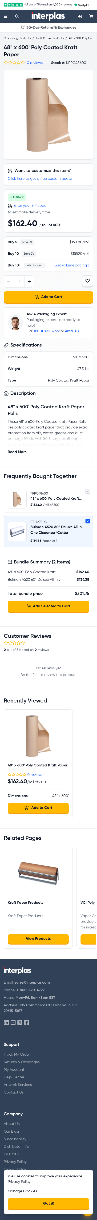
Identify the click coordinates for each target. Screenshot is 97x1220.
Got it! (48, 1204)
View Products (38, 939)
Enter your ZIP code (29, 206)
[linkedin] (6, 1023)
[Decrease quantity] (8, 281)
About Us (12, 1124)
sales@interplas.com (32, 983)
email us (72, 331)
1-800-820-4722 (30, 990)
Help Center (14, 1077)
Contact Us (14, 1092)
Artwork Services (18, 1085)
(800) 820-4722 (47, 331)
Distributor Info (16, 1147)
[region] (48, 115)
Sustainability (15, 1139)
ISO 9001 (11, 1154)
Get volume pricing (70, 265)
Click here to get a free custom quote (40, 179)
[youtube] (13, 1023)
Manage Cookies (22, 1191)
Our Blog (11, 1132)
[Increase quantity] (29, 281)
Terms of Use (15, 1169)
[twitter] (19, 1023)
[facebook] (26, 1023)
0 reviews (35, 63)
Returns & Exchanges (22, 1062)
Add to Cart (51, 297)
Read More (17, 452)
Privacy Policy (15, 1162)
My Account (14, 1070)
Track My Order (17, 1055)
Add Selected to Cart (51, 606)
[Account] (80, 16)
